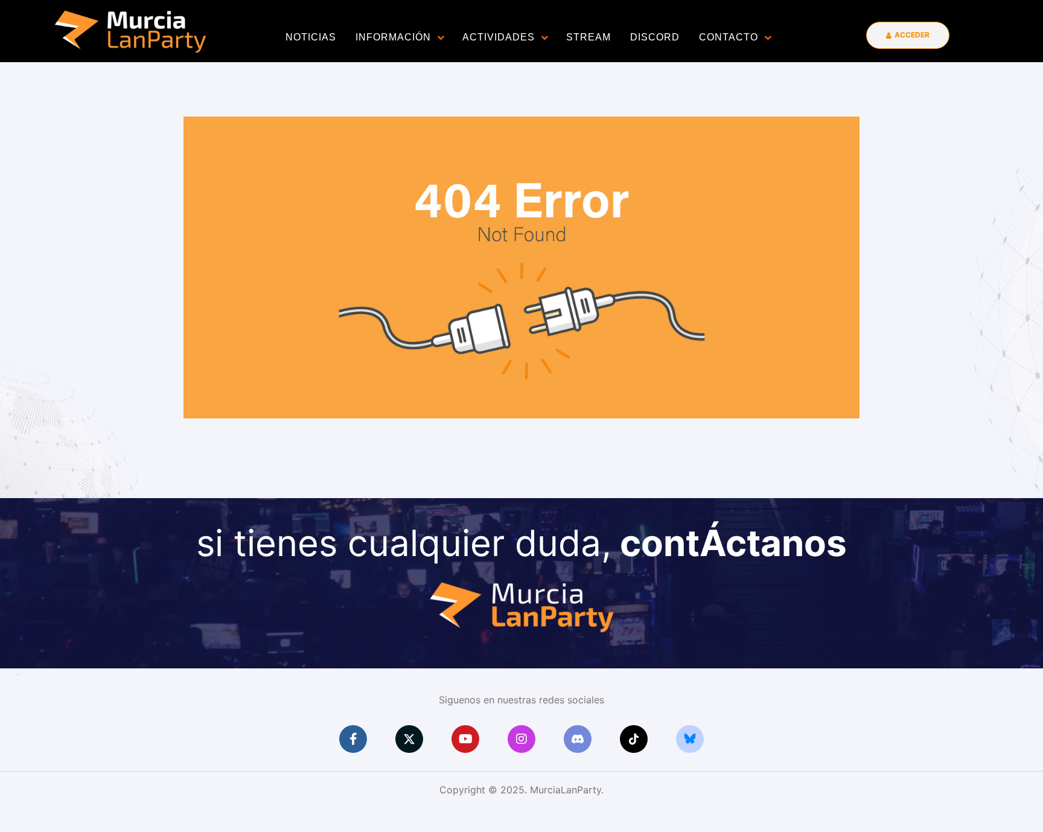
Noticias (310, 37)
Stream (588, 37)
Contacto (728, 37)
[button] (907, 35)
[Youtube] (465, 739)
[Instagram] (521, 739)
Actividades (498, 37)
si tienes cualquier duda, (521, 543)
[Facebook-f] (353, 739)
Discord (655, 37)
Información (393, 37)
